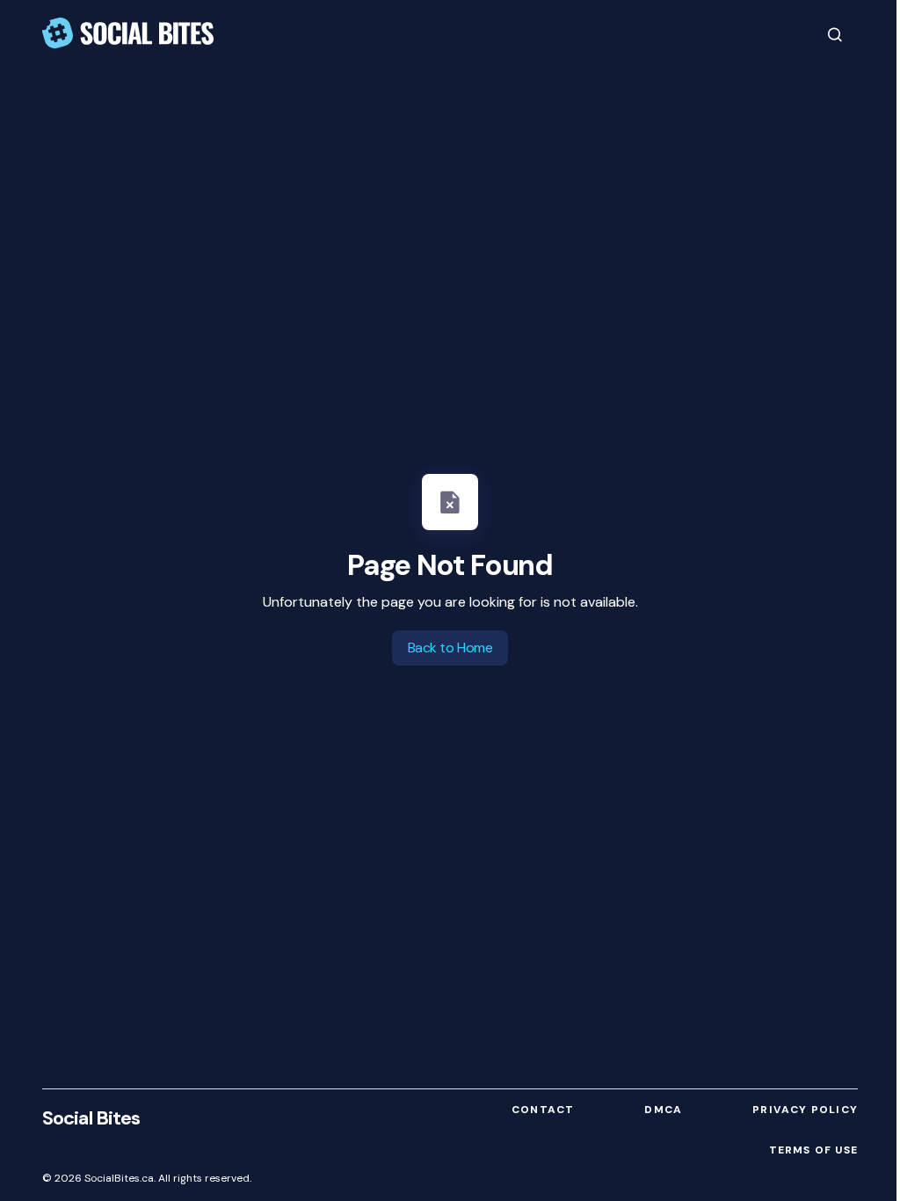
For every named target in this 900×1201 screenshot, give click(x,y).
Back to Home (450, 647)
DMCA (663, 1110)
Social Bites (91, 1118)
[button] (835, 34)
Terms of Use (813, 1150)
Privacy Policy (805, 1110)
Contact (543, 1110)
